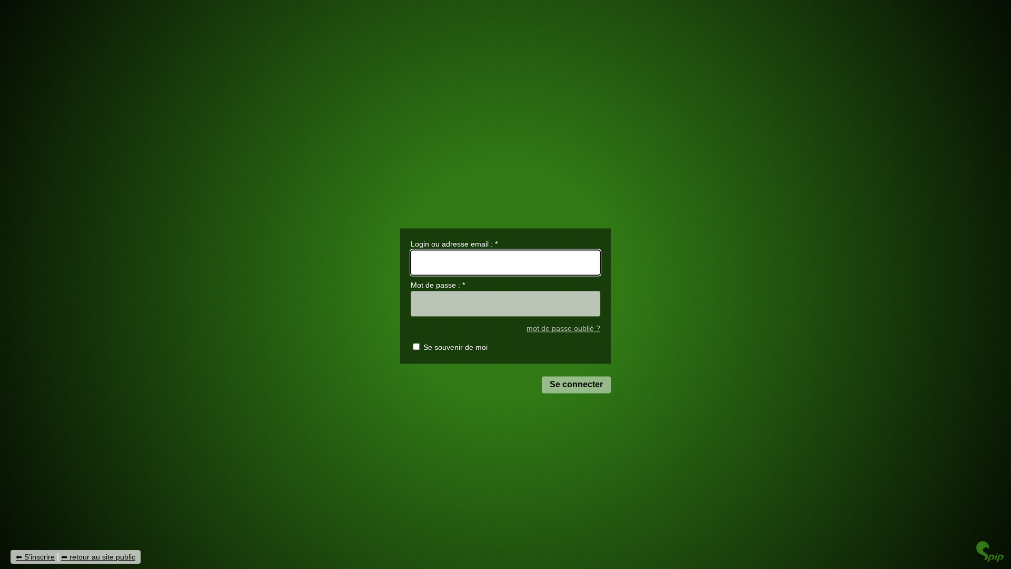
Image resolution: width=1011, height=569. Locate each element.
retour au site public (102, 557)
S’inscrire (39, 557)
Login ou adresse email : (454, 244)
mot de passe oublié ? (563, 328)
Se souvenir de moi (455, 348)
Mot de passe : (438, 285)
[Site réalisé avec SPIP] (990, 559)
